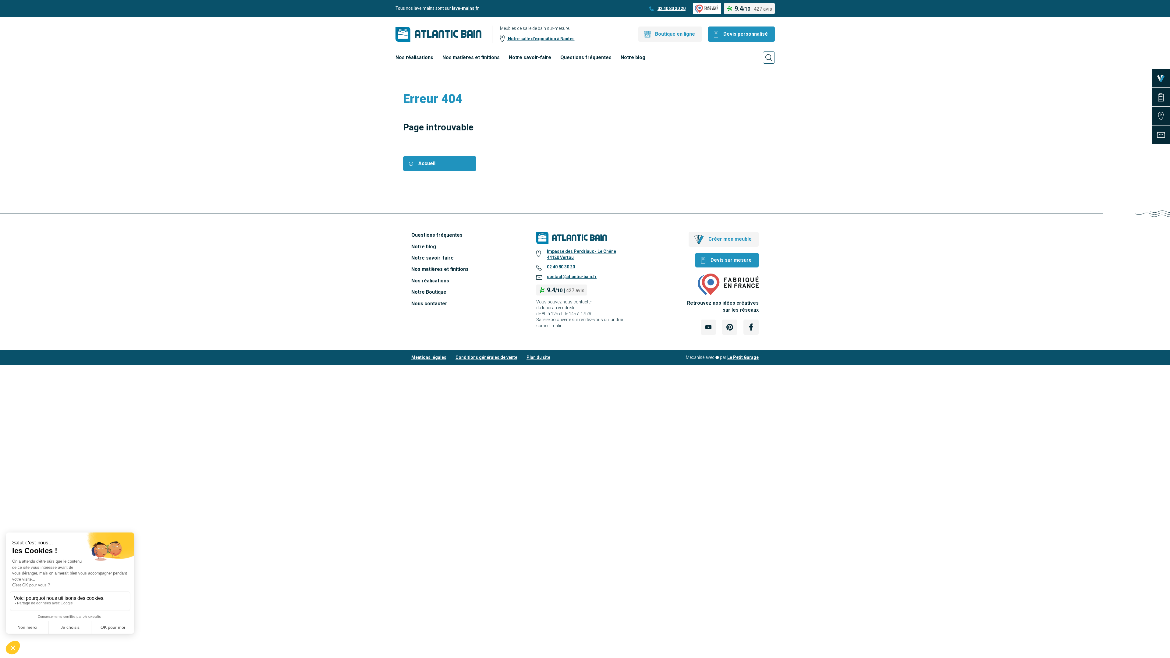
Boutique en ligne (675, 34)
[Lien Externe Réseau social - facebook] (751, 327)
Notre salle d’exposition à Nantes (541, 38)
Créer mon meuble (730, 239)
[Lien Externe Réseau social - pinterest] (729, 327)
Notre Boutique (428, 292)
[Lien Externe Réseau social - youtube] (708, 327)
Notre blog (633, 57)
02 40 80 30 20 (672, 8)
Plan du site (538, 357)
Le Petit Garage (743, 357)
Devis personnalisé (745, 34)
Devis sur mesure (731, 260)
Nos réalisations (414, 57)
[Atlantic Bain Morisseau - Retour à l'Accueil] (438, 34)
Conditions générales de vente (486, 357)
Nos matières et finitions (471, 57)
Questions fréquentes (586, 57)
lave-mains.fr (465, 8)
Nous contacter (429, 303)
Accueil (426, 163)
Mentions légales (428, 357)
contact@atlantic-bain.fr (572, 276)
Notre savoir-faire (530, 57)
